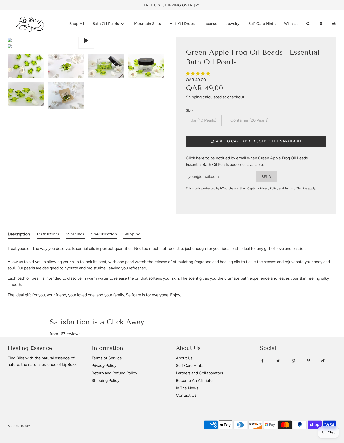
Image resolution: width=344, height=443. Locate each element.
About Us (184, 358)
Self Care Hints (262, 23)
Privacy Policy (269, 188)
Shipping (194, 97)
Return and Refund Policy (114, 373)
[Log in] (321, 23)
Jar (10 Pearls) (203, 120)
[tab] (19, 235)
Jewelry (233, 23)
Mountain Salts (147, 23)
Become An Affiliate (194, 380)
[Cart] (333, 23)
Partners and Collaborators (199, 373)
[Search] (308, 23)
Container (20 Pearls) (249, 120)
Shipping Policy (105, 380)
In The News (187, 388)
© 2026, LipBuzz (19, 426)
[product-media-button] (86, 40)
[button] (198, 73)
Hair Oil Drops (182, 23)
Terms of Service (296, 188)
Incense (210, 23)
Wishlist (291, 23)
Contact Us (186, 395)
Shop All (76, 23)
